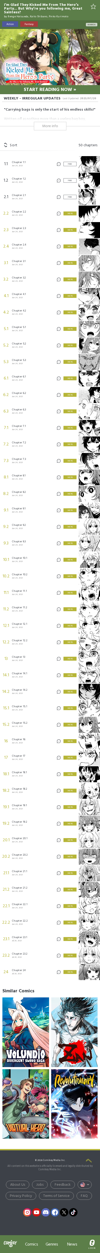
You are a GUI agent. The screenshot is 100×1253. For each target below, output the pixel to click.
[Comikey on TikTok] (73, 1212)
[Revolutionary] (74, 1104)
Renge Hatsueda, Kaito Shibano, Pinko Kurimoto (38, 16)
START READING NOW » (50, 89)
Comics (31, 1244)
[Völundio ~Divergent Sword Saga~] (25, 1032)
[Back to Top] (88, 1161)
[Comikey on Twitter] (64, 1212)
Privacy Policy (21, 1196)
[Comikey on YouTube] (36, 1212)
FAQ (84, 1196)
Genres (52, 1244)
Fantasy (29, 24)
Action (10, 24)
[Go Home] (10, 1241)
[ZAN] (74, 1032)
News (72, 1244)
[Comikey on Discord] (45, 1212)
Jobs (39, 1185)
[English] (85, 1185)
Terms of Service (56, 1196)
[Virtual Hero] (25, 1104)
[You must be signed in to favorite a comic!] (93, 6)
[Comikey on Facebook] (55, 1212)
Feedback (63, 1185)
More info (50, 126)
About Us (17, 1185)
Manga (91, 24)
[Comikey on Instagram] (27, 1212)
